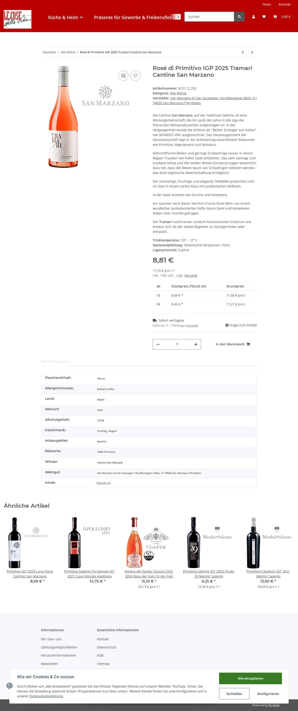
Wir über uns (51, 639)
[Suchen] (239, 17)
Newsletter (49, 663)
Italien (101, 399)
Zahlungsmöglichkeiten (59, 647)
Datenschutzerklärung (46, 696)
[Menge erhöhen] (196, 344)
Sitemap (103, 663)
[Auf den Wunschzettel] (135, 75)
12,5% (100, 420)
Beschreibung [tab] (54, 361)
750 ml (101, 378)
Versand (190, 275)
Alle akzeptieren (250, 678)
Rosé (100, 410)
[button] (253, 17)
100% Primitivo (106, 452)
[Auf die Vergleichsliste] (123, 75)
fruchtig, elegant (107, 431)
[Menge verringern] (158, 344)
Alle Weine (178, 93)
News (267, 4)
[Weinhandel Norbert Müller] (17, 28)
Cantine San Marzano (110, 462)
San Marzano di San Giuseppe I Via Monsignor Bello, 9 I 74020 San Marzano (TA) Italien (149, 473)
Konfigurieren (268, 694)
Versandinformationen (58, 655)
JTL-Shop (273, 705)
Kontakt (285, 4)
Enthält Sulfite (105, 389)
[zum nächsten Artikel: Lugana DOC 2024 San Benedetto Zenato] (252, 52)
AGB (100, 655)
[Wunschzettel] (264, 17)
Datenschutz (106, 647)
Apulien (101, 441)
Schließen (234, 694)
